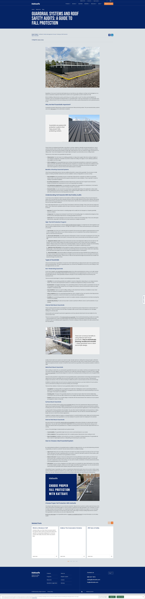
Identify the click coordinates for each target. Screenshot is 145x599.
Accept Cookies (120, 596)
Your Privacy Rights (103, 596)
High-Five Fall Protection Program (73, 224)
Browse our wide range (50, 514)
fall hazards (53, 109)
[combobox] (100, 0)
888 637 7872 (91, 577)
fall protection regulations (71, 163)
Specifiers (80, 3)
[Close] (143, 597)
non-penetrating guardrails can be (63, 271)
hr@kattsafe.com (92, 582)
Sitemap (63, 583)
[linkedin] (82, 591)
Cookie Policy (34, 597)
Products (67, 3)
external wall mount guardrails (67, 422)
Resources (93, 3)
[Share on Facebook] (109, 35)
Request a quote (143, 299)
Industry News (40, 39)
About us (63, 573)
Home (33, 9)
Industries (86, 3)
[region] (72, 597)
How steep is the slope (80, 451)
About (99, 3)
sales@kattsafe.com (93, 580)
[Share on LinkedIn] (112, 35)
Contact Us (89, 0)
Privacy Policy (50, 591)
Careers (62, 580)
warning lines (83, 250)
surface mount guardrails (65, 404)
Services (74, 3)
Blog (43, 9)
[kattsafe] (36, 3)
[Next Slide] (112, 523)
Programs (49, 576)
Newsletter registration (52, 583)
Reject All (112, 596)
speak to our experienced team (75, 514)
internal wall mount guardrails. (68, 317)
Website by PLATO (89, 591)
